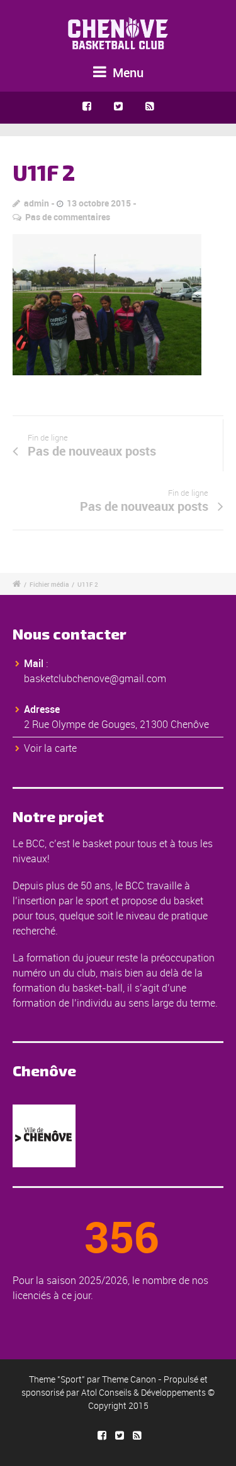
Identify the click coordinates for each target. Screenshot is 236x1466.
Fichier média (49, 584)
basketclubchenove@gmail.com (95, 678)
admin (36, 203)
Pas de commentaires (67, 217)
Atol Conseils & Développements (143, 1392)
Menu (126, 72)
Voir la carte (50, 748)
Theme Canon (129, 1379)
